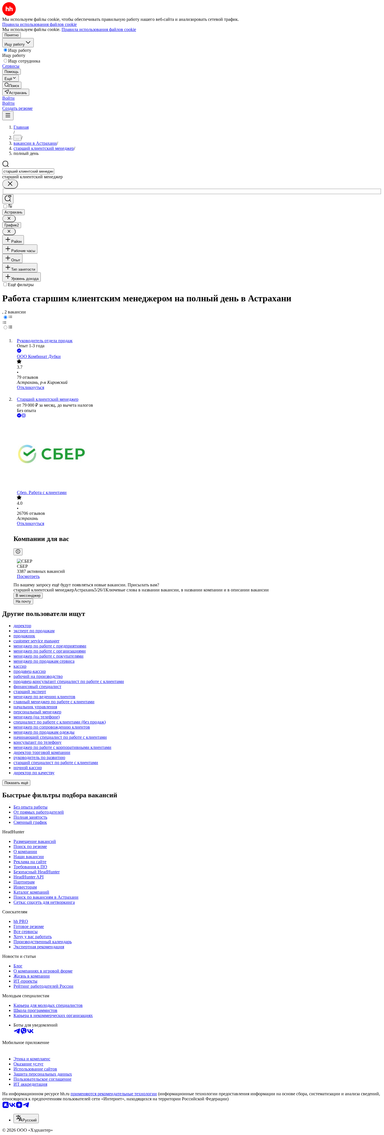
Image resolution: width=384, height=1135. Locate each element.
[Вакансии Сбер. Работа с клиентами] (197, 454)
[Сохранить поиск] (7, 199)
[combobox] (28, 171)
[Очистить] (10, 184)
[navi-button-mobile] (7, 115)
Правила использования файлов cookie (99, 29)
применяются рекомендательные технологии (114, 1093)
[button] (8, 98)
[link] (11, 85)
